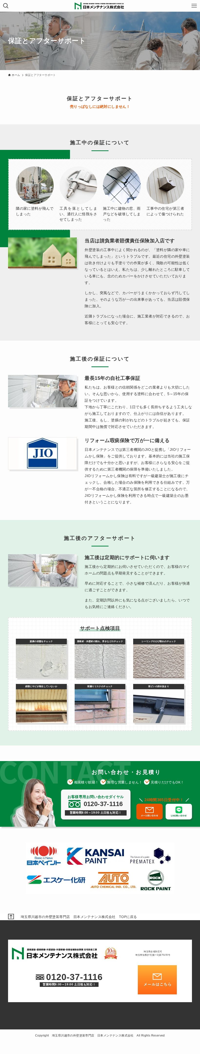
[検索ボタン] (6, 6)
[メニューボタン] (194, 6)
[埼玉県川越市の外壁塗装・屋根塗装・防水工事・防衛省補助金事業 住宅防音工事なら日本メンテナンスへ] (100, 6)
